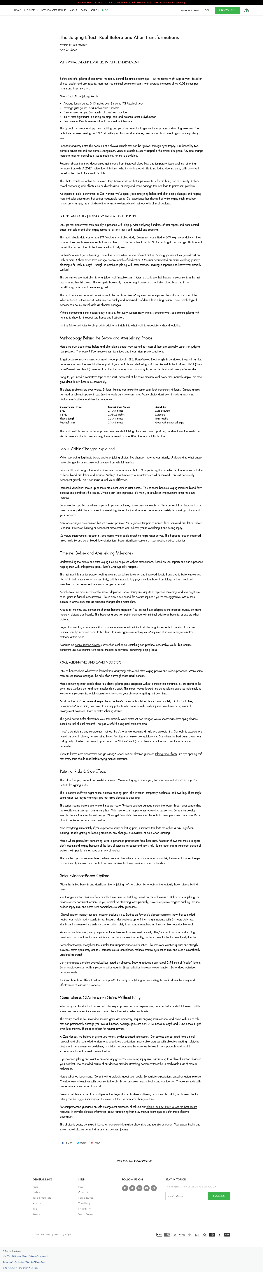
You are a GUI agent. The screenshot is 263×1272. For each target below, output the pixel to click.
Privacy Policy (84, 1209)
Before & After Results (42, 1198)
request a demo (190, 10)
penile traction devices (87, 645)
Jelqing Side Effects (166, 754)
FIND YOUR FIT (227, 10)
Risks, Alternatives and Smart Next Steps (20, 1267)
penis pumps (95, 932)
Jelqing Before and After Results (77, 325)
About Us (37, 1203)
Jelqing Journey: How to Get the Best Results (171, 1107)
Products (36, 1192)
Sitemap (36, 1214)
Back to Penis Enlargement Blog (134, 1160)
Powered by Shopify (62, 1234)
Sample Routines (85, 1198)
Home (35, 1187)
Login (206, 10)
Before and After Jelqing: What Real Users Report (24, 1261)
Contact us (83, 1192)
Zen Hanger (46, 1234)
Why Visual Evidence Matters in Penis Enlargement (25, 1256)
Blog (35, 1209)
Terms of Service (85, 1214)
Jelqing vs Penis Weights (148, 980)
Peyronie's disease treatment (155, 914)
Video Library (84, 1203)
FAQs (80, 1187)
